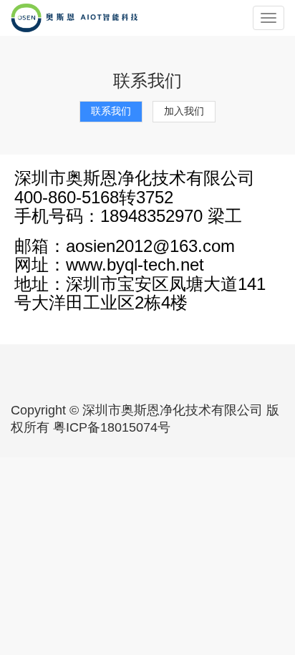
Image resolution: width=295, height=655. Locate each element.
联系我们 (111, 111)
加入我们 (184, 111)
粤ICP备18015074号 (111, 427)
